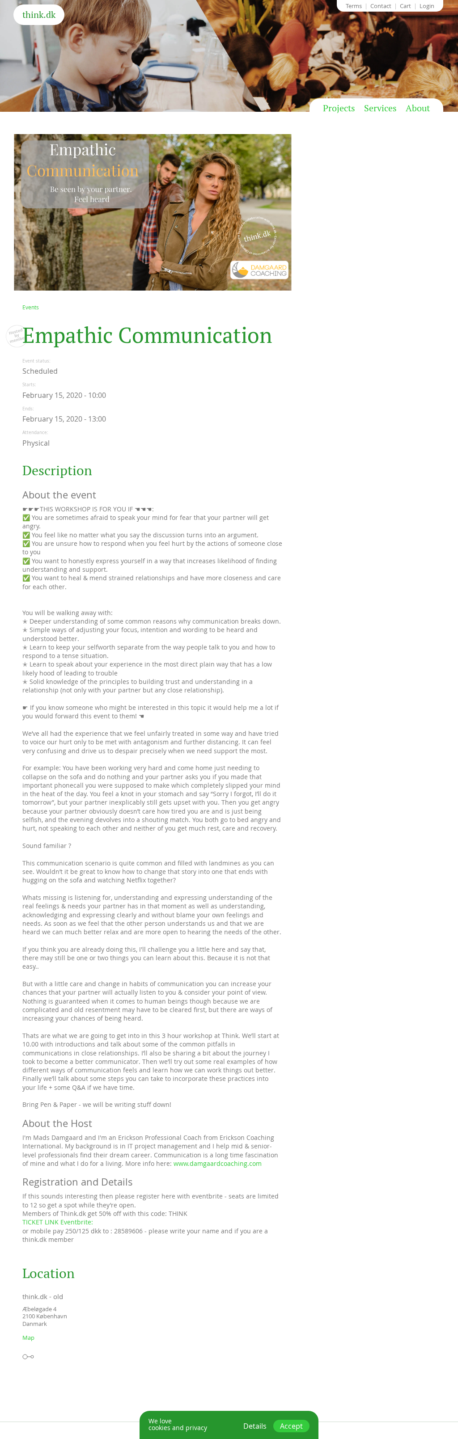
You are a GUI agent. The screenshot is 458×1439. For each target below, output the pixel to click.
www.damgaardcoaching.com (218, 1163)
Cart (405, 6)
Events (30, 307)
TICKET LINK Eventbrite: (57, 1222)
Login (427, 6)
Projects (339, 108)
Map (28, 1338)
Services (380, 108)
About (418, 108)
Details (255, 1426)
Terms (354, 6)
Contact (380, 6)
